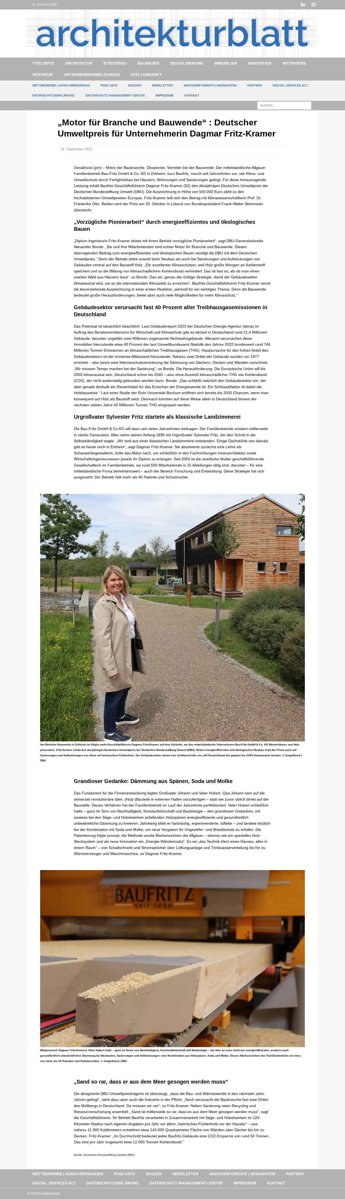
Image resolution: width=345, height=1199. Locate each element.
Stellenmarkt (146, 74)
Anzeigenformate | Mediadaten (210, 85)
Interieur (43, 74)
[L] (303, 4)
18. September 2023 (76, 149)
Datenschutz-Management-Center (115, 95)
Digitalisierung (186, 63)
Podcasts (109, 85)
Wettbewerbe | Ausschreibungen (61, 85)
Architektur (78, 63)
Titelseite (43, 63)
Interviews (294, 63)
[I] (313, 4)
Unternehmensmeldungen (92, 74)
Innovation (259, 63)
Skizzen (134, 85)
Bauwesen (148, 63)
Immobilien (225, 63)
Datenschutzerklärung (53, 95)
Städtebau (114, 63)
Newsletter (162, 85)
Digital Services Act (290, 85)
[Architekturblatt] (172, 54)
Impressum (165, 95)
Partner (254, 85)
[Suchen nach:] (284, 105)
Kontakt (191, 95)
